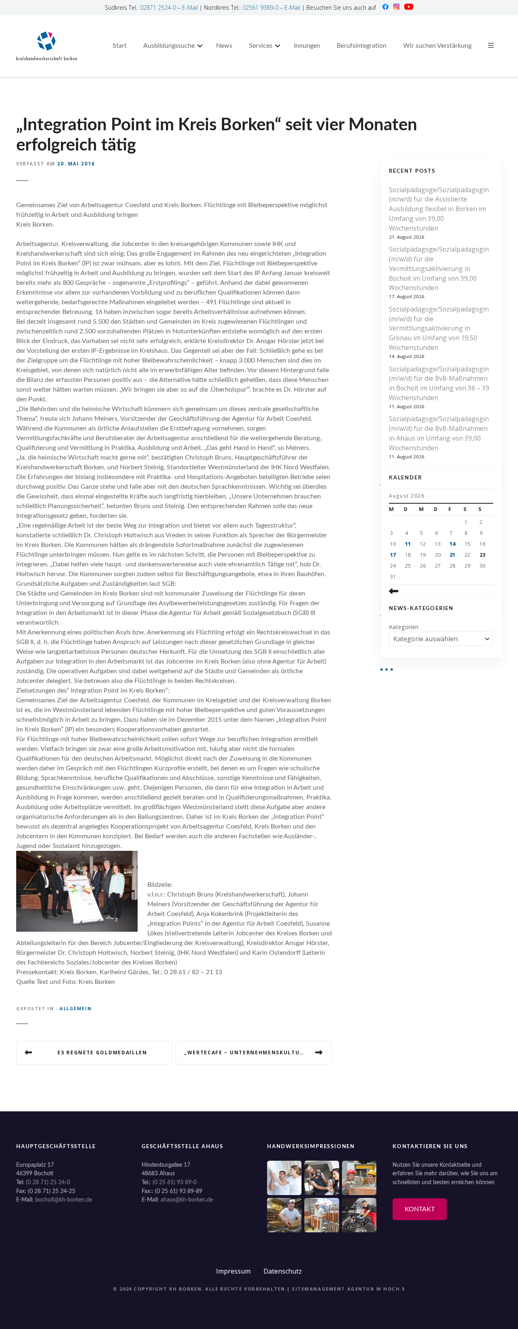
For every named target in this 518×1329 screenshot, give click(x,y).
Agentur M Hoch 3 (376, 1289)
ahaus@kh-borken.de (187, 1200)
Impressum (233, 1271)
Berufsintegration (361, 45)
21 (452, 554)
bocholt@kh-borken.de (63, 1200)
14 (452, 544)
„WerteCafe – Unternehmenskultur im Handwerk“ (258, 1052)
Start (120, 45)
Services (260, 45)
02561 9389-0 (260, 7)
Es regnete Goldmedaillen (102, 1052)
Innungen (307, 45)
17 (393, 554)
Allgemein (75, 1008)
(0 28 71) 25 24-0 (48, 1182)
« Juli (405, 591)
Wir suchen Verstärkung (437, 45)
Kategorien (403, 627)
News (224, 45)
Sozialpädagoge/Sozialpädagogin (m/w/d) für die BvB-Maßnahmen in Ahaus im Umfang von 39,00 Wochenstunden (439, 433)
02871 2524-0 (158, 7)
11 (408, 544)
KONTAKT (420, 1209)
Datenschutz (282, 1271)
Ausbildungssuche (169, 45)
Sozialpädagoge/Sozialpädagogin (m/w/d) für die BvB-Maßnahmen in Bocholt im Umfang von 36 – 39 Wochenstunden (439, 383)
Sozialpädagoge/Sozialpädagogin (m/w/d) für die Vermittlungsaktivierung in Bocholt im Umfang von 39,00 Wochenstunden (439, 268)
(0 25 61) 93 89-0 (175, 1182)
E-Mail (190, 7)
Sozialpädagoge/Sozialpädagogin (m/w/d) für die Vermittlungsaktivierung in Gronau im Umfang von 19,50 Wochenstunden (439, 328)
